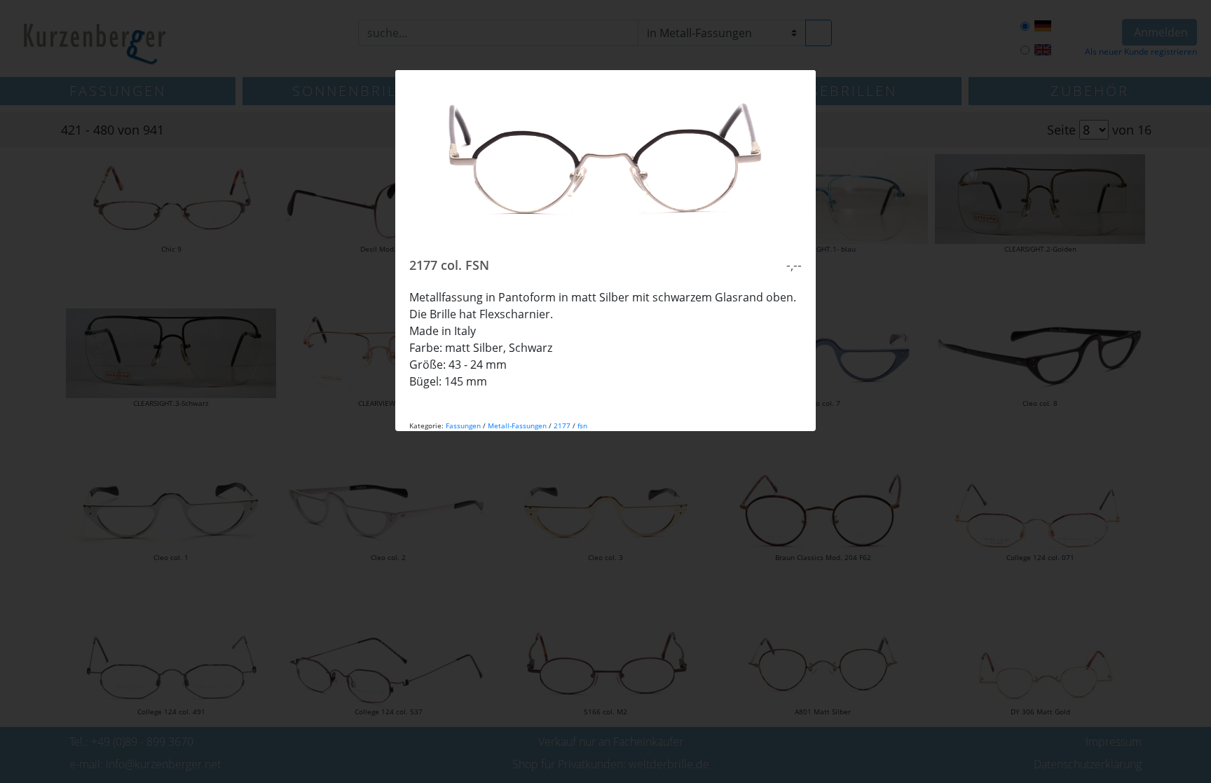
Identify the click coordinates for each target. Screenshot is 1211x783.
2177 (562, 425)
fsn (582, 425)
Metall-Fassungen (517, 425)
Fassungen (463, 425)
